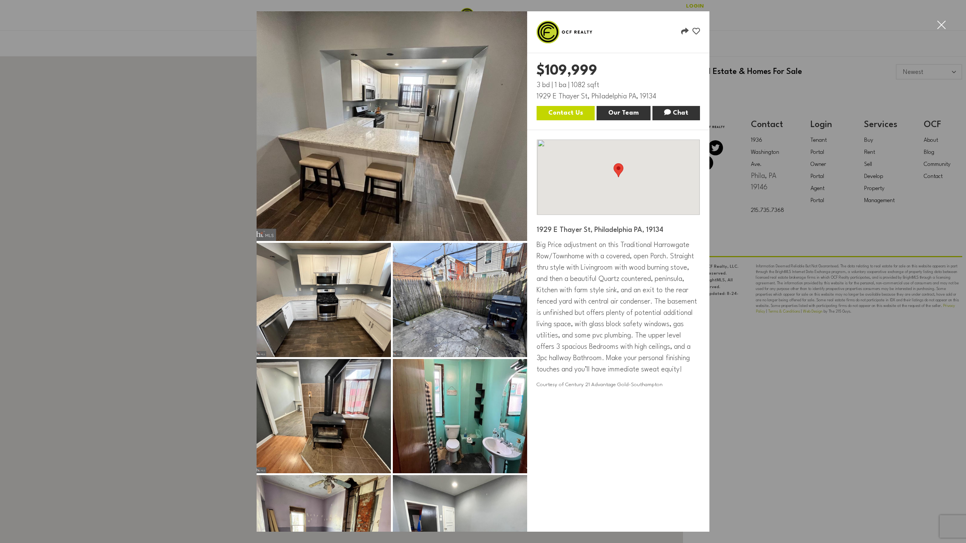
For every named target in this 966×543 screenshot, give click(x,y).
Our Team (623, 113)
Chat (679, 113)
